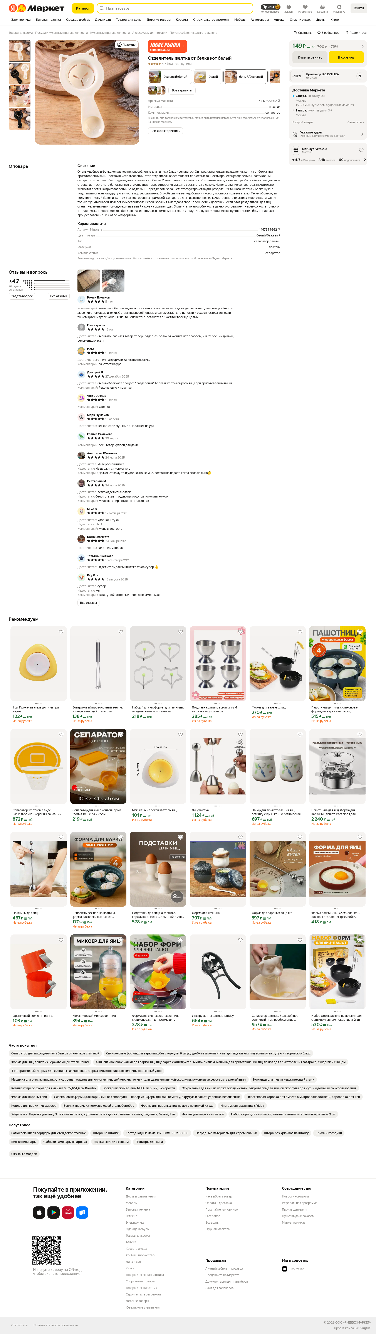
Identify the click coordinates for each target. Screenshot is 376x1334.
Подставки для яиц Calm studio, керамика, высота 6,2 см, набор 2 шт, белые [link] (158, 915)
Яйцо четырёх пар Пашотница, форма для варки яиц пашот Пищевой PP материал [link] (94, 915)
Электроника (135, 1222)
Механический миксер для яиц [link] (94, 1015)
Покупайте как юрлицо (221, 1209)
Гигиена (131, 1216)
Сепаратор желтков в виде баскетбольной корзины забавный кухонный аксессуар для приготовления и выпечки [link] (37, 812)
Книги (130, 1268)
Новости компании (295, 1196)
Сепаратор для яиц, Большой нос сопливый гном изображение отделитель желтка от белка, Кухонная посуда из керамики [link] (275, 1018)
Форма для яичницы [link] (206, 913)
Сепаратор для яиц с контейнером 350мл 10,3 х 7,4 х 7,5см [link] (96, 812)
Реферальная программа (299, 1203)
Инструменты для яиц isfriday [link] (213, 1015)
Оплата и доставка (218, 1203)
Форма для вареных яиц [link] (268, 707)
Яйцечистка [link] (200, 810)
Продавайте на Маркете (222, 1275)
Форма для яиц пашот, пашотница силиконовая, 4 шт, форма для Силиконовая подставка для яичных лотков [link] (157, 1018)
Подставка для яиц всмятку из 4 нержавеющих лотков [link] (214, 709)
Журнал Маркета (217, 1229)
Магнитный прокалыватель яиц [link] (154, 810)
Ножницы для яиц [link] (25, 913)
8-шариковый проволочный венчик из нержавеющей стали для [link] (97, 709)
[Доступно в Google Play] (53, 1217)
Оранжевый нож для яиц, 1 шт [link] (34, 1015)
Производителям (294, 1209)
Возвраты (212, 1222)
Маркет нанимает (294, 1222)
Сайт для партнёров (219, 1288)
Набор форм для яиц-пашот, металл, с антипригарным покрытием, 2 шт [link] (336, 1017)
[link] (55, 1053)
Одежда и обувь (137, 1229)
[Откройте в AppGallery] (68, 1217)
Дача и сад (133, 1261)
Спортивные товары (140, 1281)
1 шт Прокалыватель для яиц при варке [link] (36, 709)
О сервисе (212, 1216)
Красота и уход (136, 1248)
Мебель (131, 1203)
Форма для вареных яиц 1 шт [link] (272, 913)
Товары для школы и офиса (145, 1275)
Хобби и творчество (140, 1255)
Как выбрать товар (218, 1196)
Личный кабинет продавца (224, 1268)
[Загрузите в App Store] (39, 1217)
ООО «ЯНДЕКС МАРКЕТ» (353, 1322)
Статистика (19, 1325)
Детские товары (137, 1301)
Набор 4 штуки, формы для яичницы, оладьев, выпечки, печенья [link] (158, 709)
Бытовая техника (138, 1209)
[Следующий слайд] (132, 92)
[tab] (21, 20)
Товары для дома (138, 1235)
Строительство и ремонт (143, 1294)
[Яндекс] (365, 1328)
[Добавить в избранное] (61, 632)
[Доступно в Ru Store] (82, 1217)
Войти (359, 8)
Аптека (131, 1242)
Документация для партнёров (226, 1281)
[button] (167, 46)
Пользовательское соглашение (56, 1325)
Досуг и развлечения (141, 1196)
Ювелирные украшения (142, 1307)
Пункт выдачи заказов (298, 1216)
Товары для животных (141, 1288)
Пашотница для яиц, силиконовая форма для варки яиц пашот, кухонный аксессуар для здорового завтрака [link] (336, 709)
